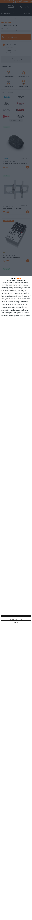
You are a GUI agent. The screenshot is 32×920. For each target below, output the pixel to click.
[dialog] (16, 598)
